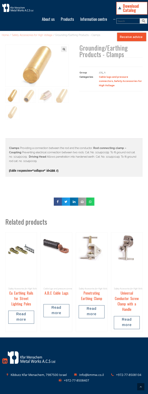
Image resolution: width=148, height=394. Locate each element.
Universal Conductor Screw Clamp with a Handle (127, 302)
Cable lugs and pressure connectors (59, 288)
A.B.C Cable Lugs (56, 294)
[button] (39, 7)
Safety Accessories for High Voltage (24, 288)
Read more (21, 317)
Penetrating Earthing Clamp (91, 296)
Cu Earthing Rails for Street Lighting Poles (21, 299)
